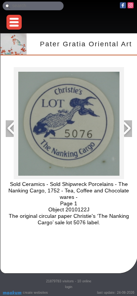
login (68, 287)
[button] (14, 22)
